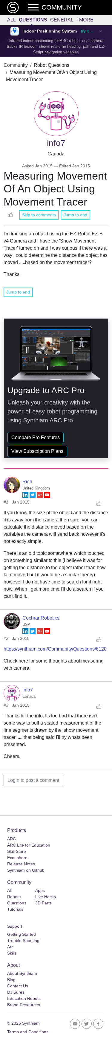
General (61, 19)
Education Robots (24, 998)
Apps (40, 890)
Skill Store (16, 851)
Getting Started (21, 934)
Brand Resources (23, 1004)
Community (16, 65)
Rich (27, 481)
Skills (12, 953)
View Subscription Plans (37, 451)
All (11, 19)
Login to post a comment (33, 780)
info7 (27, 689)
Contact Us (17, 985)
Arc (10, 946)
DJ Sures (15, 992)
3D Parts (43, 903)
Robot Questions (51, 65)
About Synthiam (22, 973)
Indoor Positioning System (49, 31)
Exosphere (17, 857)
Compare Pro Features (35, 437)
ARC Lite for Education (28, 845)
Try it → (86, 31)
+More (84, 19)
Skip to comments (39, 214)
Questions (33, 19)
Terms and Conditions (27, 1031)
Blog (11, 979)
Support (14, 926)
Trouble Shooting (23, 940)
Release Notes (21, 863)
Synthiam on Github (26, 870)
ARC (11, 838)
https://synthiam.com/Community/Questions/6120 (55, 648)
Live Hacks (45, 896)
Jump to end (75, 214)
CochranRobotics (40, 617)
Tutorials (15, 909)
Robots (14, 896)
